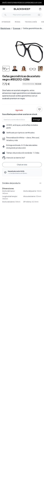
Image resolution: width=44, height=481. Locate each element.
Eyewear (16, 28)
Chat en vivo (22, 164)
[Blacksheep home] (22, 9)
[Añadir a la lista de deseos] (39, 109)
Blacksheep (5, 28)
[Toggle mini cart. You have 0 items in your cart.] (40, 8)
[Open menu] (3, 8)
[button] (39, 14)
